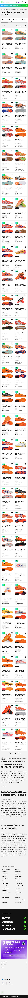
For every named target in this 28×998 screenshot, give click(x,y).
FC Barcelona (4, 902)
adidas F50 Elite (18, 883)
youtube (7, 922)
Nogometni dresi (5, 888)
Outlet (16, 890)
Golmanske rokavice (19, 895)
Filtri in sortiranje (20, 25)
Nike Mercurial (5, 871)
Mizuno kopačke (18, 892)
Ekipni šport (4, 899)
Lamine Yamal (18, 902)
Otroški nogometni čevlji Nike (20, 900)
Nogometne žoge (5, 878)
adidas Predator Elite (19, 885)
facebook (8, 926)
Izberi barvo (15, 9)
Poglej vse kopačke (8, 9)
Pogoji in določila (5, 996)
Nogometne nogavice (6, 892)
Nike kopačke (18, 871)
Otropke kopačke (18, 876)
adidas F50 (4, 876)
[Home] (5, 2)
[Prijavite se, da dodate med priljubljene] (12, 30)
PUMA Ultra (17, 897)
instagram (8, 929)
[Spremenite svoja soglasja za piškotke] (2, 992)
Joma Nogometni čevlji (19, 888)
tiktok (6, 918)
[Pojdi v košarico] (22, 2)
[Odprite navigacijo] (25, 2)
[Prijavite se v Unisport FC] (19, 2)
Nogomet (17, 869)
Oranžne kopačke (23, 9)
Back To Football (5, 897)
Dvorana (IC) (4, 885)
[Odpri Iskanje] (16, 2)
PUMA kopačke (18, 881)
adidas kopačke (5, 883)
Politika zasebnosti (14, 996)
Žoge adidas (4, 890)
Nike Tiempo (17, 878)
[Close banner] (26, 6)
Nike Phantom (5, 881)
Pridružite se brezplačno (14, 955)
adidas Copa (4, 895)
